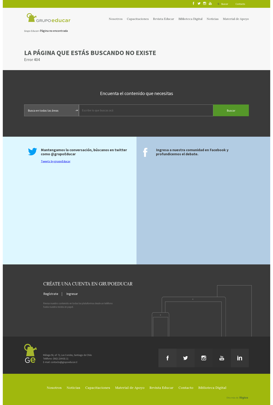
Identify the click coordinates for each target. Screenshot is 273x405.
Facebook (218, 149)
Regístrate (50, 294)
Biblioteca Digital (190, 19)
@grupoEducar (63, 154)
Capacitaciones (138, 19)
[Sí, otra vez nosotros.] (238, 392)
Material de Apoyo (236, 19)
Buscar (224, 4)
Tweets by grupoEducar (55, 161)
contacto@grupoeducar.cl (64, 362)
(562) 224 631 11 (60, 358)
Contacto (240, 4)
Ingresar (72, 294)
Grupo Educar (31, 31)
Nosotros (116, 19)
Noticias (213, 19)
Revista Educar (163, 19)
